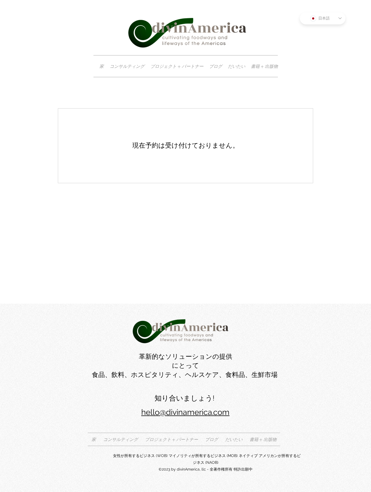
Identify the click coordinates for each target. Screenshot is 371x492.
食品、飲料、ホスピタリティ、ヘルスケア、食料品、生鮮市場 (185, 375)
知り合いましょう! (185, 398)
